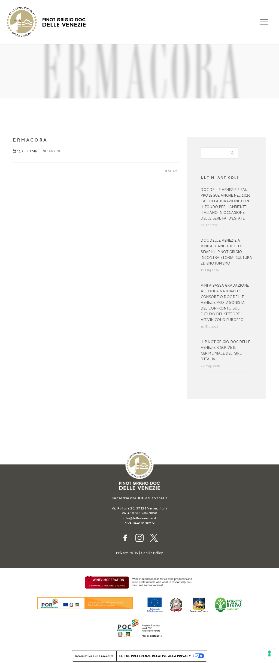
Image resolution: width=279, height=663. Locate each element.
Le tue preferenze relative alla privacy (155, 656)
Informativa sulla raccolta (94, 656)
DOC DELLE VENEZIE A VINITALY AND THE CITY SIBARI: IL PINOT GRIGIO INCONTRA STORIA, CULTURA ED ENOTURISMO (226, 252)
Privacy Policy (127, 553)
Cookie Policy (152, 553)
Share (173, 171)
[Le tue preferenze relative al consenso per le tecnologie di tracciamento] (269, 653)
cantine (54, 151)
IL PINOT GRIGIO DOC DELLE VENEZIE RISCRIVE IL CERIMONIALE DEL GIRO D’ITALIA (225, 350)
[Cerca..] (232, 153)
